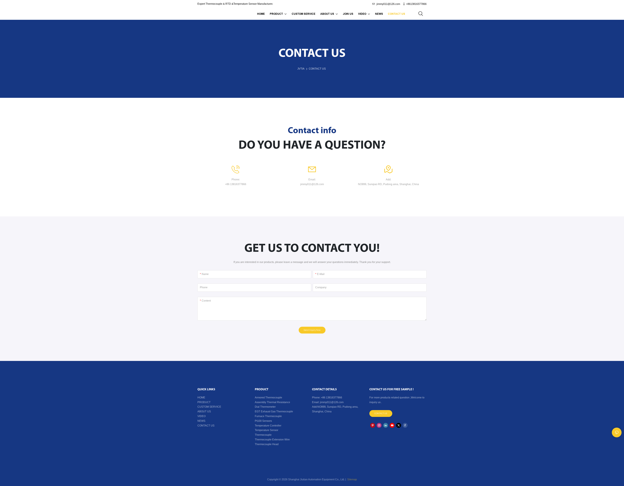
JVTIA (301, 68)
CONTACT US (317, 68)
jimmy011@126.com (388, 4)
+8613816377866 (416, 4)
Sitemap (352, 479)
